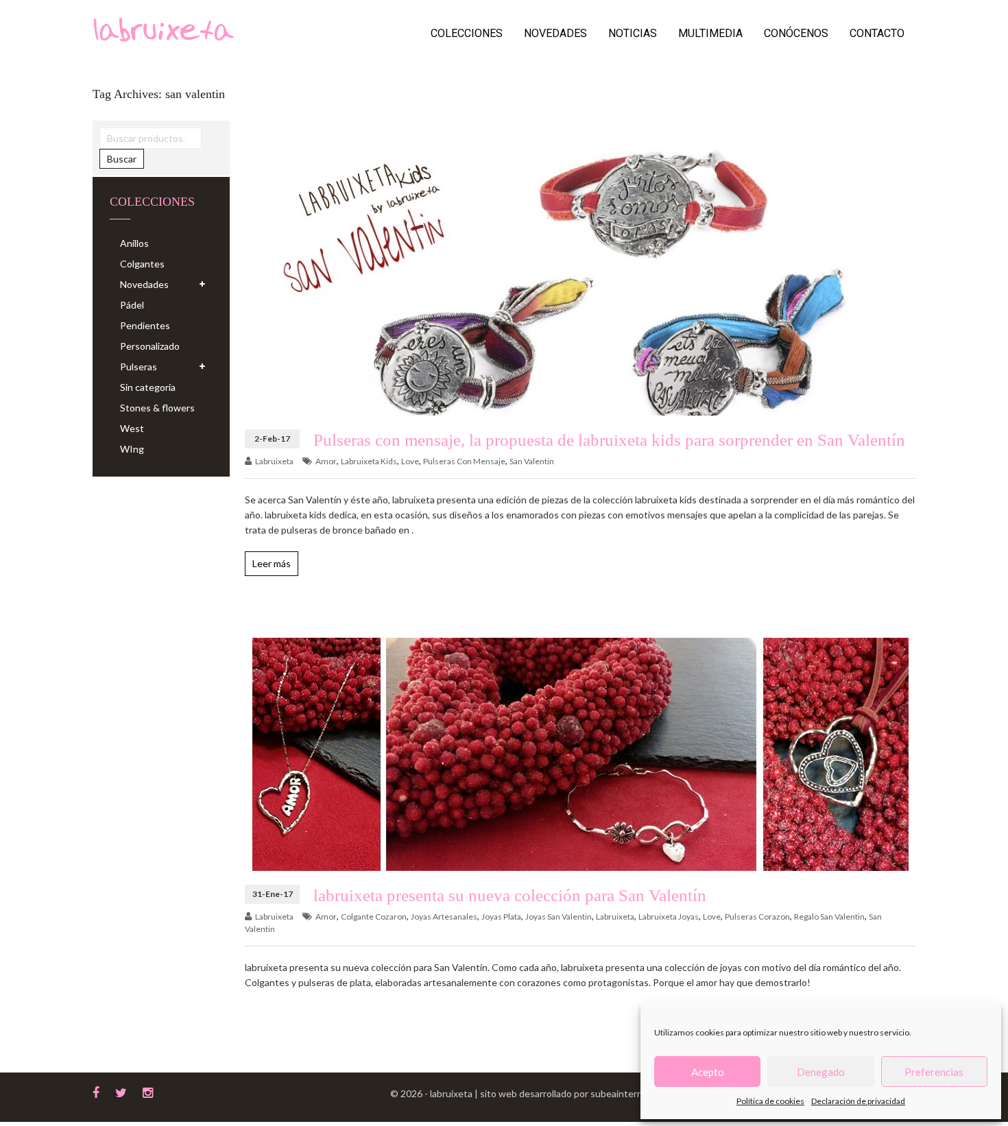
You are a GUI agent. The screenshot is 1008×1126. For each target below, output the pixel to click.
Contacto (877, 33)
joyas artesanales (444, 916)
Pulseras (138, 366)
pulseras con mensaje (464, 461)
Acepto (707, 1072)
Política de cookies (770, 1101)
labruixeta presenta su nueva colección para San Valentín (509, 895)
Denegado (821, 1072)
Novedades (555, 33)
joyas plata (501, 916)
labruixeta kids (369, 461)
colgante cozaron (374, 916)
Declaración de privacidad (858, 1101)
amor (326, 461)
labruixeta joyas (668, 916)
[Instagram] (148, 1091)
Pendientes (145, 325)
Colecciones (467, 33)
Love (410, 461)
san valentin (531, 461)
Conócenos (796, 33)
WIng (132, 449)
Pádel (132, 305)
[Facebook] (96, 1091)
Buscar (121, 159)
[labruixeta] (163, 28)
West (132, 428)
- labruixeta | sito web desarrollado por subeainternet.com (548, 1093)
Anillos (134, 243)
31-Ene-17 (272, 894)
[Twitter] (121, 1091)
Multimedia (710, 33)
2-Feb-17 (272, 438)
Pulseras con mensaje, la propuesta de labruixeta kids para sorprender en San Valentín (609, 440)
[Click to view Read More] (550, 277)
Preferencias (933, 1072)
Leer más (271, 563)
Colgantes (142, 263)
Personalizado (150, 346)
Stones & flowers (157, 408)
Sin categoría (148, 387)
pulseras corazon (757, 916)
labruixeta (274, 461)
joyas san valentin (558, 916)
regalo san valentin (829, 916)
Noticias (632, 33)
